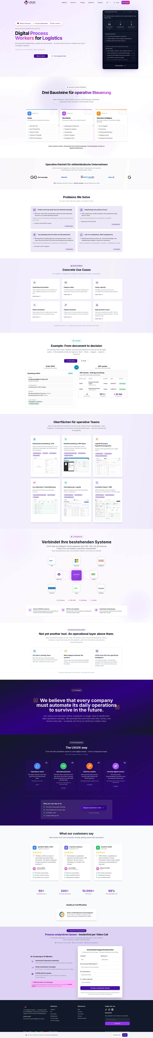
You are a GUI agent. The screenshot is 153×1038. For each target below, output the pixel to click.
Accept (125, 1035)
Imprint (25, 1031)
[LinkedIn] (112, 1010)
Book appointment (60, 56)
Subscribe (117, 1023)
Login (117, 2)
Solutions (73, 2)
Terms (36, 1031)
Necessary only (116, 1035)
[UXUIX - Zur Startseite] (30, 2)
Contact (100, 2)
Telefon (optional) (87, 979)
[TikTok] (106, 1010)
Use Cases (80, 1014)
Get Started (125, 2)
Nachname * (104, 956)
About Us (91, 2)
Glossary (80, 1011)
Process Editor (54, 1018)
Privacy (31, 1031)
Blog (79, 1009)
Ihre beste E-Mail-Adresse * (90, 964)
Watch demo (40, 56)
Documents (53, 1014)
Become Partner (82, 1018)
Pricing (82, 2)
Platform (64, 2)
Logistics (53, 1009)
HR (51, 1011)
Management (54, 1016)
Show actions (119, 65)
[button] (45, 465)
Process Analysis (55, 1020)
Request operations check (92, 808)
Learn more (55, 1035)
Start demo (72, 361)
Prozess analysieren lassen (100, 988)
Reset (84, 361)
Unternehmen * (86, 971)
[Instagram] (109, 1010)
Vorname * (83, 956)
